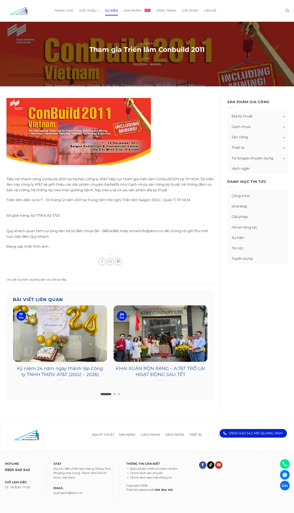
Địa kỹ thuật (242, 116)
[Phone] (285, 464)
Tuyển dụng (242, 258)
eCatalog (239, 206)
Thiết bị (238, 148)
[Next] (213, 339)
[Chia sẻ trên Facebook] (102, 261)
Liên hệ (210, 10)
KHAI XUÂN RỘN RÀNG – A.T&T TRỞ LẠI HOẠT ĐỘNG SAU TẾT (160, 371)
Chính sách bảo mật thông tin (151, 477)
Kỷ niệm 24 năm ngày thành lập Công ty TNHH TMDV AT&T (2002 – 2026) (60, 371)
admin (155, 64)
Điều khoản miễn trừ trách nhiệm (154, 468)
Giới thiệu (88, 10)
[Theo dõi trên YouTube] (218, 465)
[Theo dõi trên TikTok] (210, 465)
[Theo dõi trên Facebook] (202, 465)
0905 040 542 (17, 470)
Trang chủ (64, 10)
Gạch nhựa (241, 127)
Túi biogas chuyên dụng (252, 158)
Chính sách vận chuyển (146, 473)
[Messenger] (285, 475)
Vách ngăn (241, 168)
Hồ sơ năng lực (244, 227)
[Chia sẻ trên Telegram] (118, 261)
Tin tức (237, 248)
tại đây (62, 279)
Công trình (166, 10)
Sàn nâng (240, 137)
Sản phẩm (132, 10)
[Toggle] (283, 116)
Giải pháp (190, 10)
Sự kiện (111, 10)
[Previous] (7, 339)
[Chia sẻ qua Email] (110, 261)
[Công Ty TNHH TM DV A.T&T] (24, 11)
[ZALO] (285, 485)
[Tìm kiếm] (287, 10)
